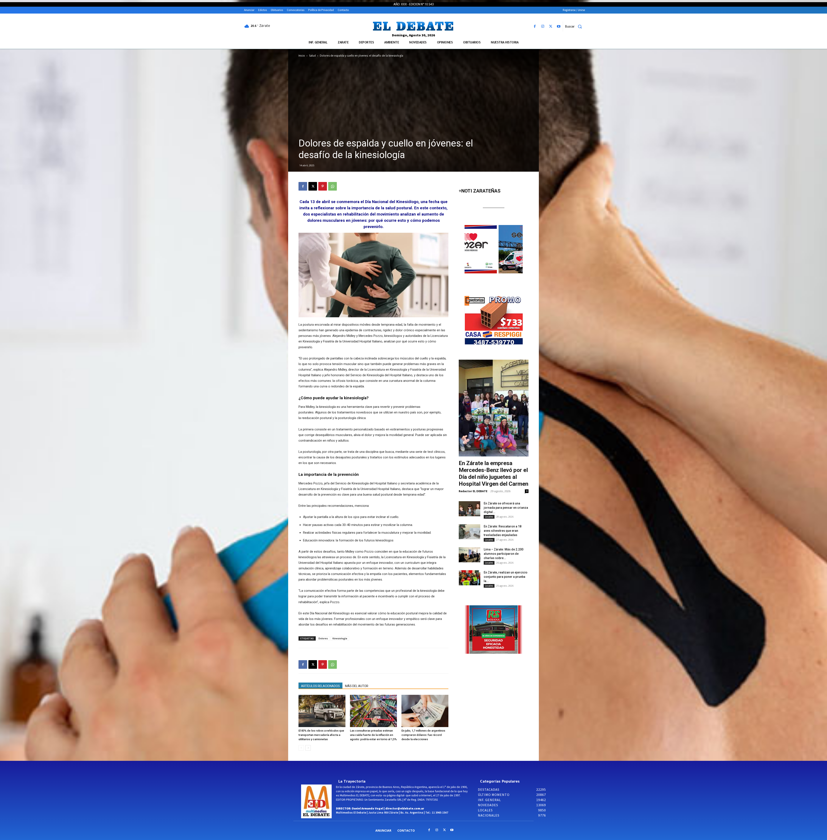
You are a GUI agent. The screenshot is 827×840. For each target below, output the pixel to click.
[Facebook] (535, 26)
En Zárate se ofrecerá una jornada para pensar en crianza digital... (506, 508)
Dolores (323, 638)
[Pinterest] (322, 186)
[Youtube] (559, 26)
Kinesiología (340, 638)
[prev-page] (301, 748)
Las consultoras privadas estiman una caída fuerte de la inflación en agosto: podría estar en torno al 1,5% (373, 735)
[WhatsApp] (332, 186)
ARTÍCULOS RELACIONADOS (320, 686)
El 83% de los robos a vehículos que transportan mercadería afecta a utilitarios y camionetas (321, 735)
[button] (575, 26)
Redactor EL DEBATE (473, 491)
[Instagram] (543, 26)
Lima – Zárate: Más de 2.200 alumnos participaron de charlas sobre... (503, 554)
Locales (489, 516)
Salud (312, 55)
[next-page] (308, 748)
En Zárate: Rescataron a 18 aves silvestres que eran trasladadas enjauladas (502, 531)
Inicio (301, 55)
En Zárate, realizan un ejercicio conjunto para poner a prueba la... (505, 577)
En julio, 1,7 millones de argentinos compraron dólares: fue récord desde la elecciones (423, 735)
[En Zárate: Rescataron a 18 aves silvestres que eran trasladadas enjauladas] (469, 531)
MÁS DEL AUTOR (356, 686)
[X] (551, 26)
